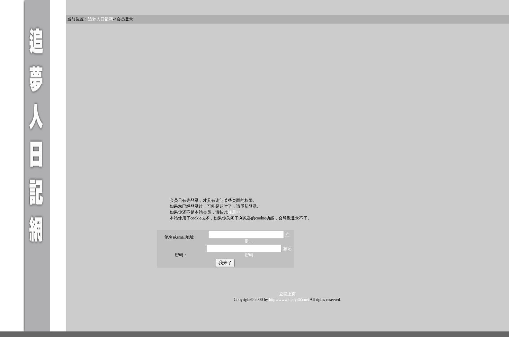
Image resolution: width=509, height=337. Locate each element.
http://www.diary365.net (289, 299)
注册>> (234, 212)
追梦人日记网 (100, 19)
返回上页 (287, 294)
